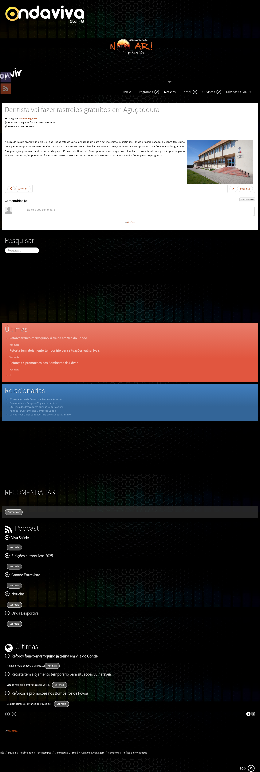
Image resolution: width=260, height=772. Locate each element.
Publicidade (26, 752)
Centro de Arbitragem (92, 752)
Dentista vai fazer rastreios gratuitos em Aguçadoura (82, 110)
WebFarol (131, 222)
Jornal (186, 92)
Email (75, 752)
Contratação (61, 752)
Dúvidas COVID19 (238, 92)
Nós (2, 752)
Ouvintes (208, 92)
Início (127, 92)
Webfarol (13, 731)
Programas (145, 92)
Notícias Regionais (28, 118)
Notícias (170, 92)
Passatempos (44, 752)
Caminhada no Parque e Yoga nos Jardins (33, 403)
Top (242, 768)
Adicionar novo (247, 199)
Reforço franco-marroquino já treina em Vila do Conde (48, 338)
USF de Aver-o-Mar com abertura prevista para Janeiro (40, 414)
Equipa (12, 752)
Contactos (113, 752)
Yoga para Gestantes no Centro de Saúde (33, 410)
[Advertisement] (119, 291)
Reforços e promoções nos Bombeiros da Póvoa (44, 363)
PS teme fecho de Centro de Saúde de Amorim (36, 399)
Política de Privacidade (135, 752)
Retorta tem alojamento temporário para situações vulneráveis (55, 351)
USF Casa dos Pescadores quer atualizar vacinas (36, 407)
